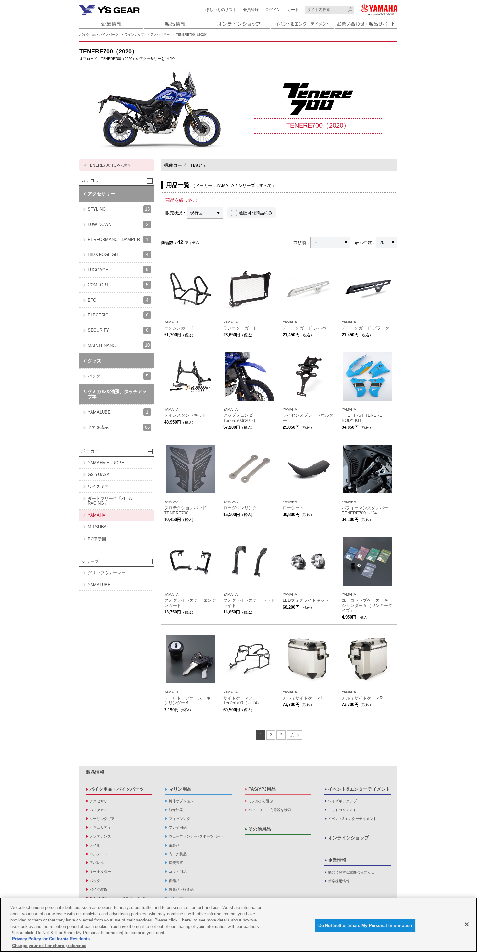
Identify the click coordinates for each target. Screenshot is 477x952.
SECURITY (118, 330)
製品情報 (95, 772)
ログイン (273, 9)
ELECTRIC (118, 315)
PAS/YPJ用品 (262, 789)
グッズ (94, 360)
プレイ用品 (178, 827)
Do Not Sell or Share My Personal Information (365, 925)
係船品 (174, 881)
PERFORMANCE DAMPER (118, 239)
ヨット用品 (178, 871)
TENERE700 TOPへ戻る (109, 165)
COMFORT (118, 284)
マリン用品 (180, 789)
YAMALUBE (118, 412)
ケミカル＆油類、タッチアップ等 (117, 394)
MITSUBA (97, 527)
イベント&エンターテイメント (359, 789)
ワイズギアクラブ (342, 801)
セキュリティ (100, 827)
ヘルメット (98, 854)
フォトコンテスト (342, 810)
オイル (95, 845)
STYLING (119, 209)
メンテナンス (100, 836)
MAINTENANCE (119, 345)
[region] (238, 925)
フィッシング (179, 819)
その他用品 (259, 829)
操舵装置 (176, 863)
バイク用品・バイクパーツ (99, 34)
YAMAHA (96, 515)
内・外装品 (178, 854)
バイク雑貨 (98, 889)
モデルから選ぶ (260, 801)
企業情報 (337, 860)
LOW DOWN (118, 224)
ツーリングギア (102, 819)
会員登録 (251, 9)
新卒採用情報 (338, 881)
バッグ (118, 376)
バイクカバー (100, 810)
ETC (118, 300)
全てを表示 (119, 427)
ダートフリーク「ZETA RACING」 (110, 501)
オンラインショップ (348, 837)
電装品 (174, 845)
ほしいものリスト (221, 9)
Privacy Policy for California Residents (51, 939)
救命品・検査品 (181, 889)
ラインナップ (134, 34)
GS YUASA (99, 474)
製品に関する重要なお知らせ (351, 872)
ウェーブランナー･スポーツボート (196, 836)
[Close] (466, 924)
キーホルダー (100, 871)
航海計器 (176, 810)
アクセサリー (160, 34)
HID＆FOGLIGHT (118, 254)
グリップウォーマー (107, 572)
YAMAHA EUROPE (106, 462)
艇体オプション (181, 801)
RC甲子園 (97, 539)
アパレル (97, 863)
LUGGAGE (118, 269)
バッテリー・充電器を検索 (269, 810)
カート (293, 9)
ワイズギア (98, 486)
